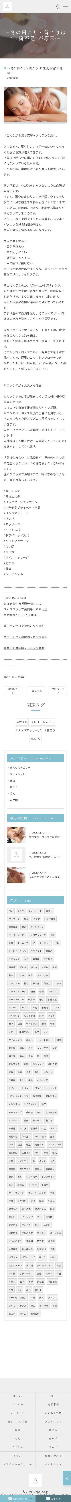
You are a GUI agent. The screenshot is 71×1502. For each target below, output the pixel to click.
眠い (37, 1152)
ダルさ (23, 967)
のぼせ (53, 1257)
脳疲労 (31, 999)
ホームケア (22, 943)
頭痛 (19, 1072)
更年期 (21, 677)
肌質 (41, 1297)
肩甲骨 (12, 1055)
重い (22, 1281)
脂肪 (39, 1273)
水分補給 (52, 1281)
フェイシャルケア (37, 1192)
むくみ (23, 1313)
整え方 (34, 967)
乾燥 (41, 991)
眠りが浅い (40, 1136)
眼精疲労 (35, 1313)
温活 (30, 1055)
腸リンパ (13, 1209)
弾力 (37, 1225)
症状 (26, 1063)
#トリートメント (43, 722)
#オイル (22, 722)
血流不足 (13, 1225)
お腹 (59, 1265)
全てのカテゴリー (20, 767)
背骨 (54, 1047)
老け (11, 1023)
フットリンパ (54, 1144)
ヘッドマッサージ (17, 991)
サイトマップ (53, 1464)
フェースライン (16, 1192)
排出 (11, 1160)
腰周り (38, 1168)
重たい (12, 1217)
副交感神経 (27, 1249)
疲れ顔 (29, 1265)
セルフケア (14, 1063)
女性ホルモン (15, 1265)
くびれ (12, 1281)
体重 (59, 1273)
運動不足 (13, 1233)
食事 (52, 1249)
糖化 (26, 983)
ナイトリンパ (26, 1217)
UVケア (36, 918)
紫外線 (36, 959)
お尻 (52, 1160)
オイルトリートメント (20, 1088)
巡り (37, 1031)
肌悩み (49, 951)
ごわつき (26, 1225)
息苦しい (48, 1072)
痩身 (12, 780)
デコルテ (32, 1184)
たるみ (51, 1015)
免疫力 (47, 983)
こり (30, 1047)
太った (49, 1273)
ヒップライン (48, 1176)
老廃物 (45, 1007)
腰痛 (33, 1305)
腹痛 (41, 1200)
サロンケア (14, 959)
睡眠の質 (52, 1063)
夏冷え (29, 1039)
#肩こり (50, 730)
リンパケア (42, 1047)
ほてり (42, 1257)
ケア (46, 1031)
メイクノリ (53, 991)
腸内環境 (13, 926)
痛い (37, 1072)
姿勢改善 (13, 1136)
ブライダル (36, 951)
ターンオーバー (16, 999)
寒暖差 (12, 1128)
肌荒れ (45, 967)
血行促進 (37, 1096)
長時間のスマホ (44, 1265)
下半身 (12, 1080)
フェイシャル (17, 774)
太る (19, 1176)
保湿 (44, 1128)
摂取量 (40, 1281)
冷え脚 (51, 1241)
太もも (42, 1160)
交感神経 (13, 1249)
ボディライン (26, 1273)
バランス (13, 1257)
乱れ (28, 1289)
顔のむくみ (40, 1209)
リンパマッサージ (37, 934)
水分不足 (52, 999)
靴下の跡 (26, 1209)
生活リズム (24, 1031)
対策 (59, 1039)
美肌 (30, 1080)
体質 (33, 1297)
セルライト (25, 1168)
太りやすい (14, 1104)
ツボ (19, 1289)
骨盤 (28, 1144)
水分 (30, 1281)
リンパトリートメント (46, 1088)
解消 (52, 1209)
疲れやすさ (55, 1233)
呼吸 (11, 1200)
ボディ (12, 1031)
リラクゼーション (17, 1297)
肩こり (7, 677)
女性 (22, 1080)
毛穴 (11, 943)
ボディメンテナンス (18, 1096)
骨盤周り (50, 1168)
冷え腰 (23, 1128)
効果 (44, 1023)
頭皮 (33, 991)
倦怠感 (12, 967)
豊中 (11, 975)
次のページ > (58, 690)
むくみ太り (31, 1176)
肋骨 (52, 1192)
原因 (46, 1152)
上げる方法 (51, 1112)
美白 (30, 975)
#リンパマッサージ (28, 730)
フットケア (22, 1160)
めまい (47, 1225)
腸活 (24, 926)
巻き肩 (12, 1047)
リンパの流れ (15, 1241)
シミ (26, 959)
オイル (53, 1128)
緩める (20, 1184)
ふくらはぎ (14, 1015)
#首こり (35, 738)
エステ (49, 910)
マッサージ (14, 918)
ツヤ (11, 1144)
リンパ (25, 1007)
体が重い (26, 1136)
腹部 (11, 1176)
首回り (45, 1184)
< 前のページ (13, 690)
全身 (52, 1136)
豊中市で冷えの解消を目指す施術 (25, 637)
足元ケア (39, 1144)
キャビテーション (17, 951)
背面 (26, 1120)
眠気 (54, 1152)
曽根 (54, 1305)
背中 (28, 1072)
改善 (52, 1023)
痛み (22, 1055)
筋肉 (11, 1184)
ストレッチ (42, 975)
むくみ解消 (29, 1015)
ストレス (52, 1297)
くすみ (20, 975)
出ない (51, 1200)
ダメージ (13, 1007)
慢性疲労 (13, 1152)
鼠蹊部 (12, 1168)
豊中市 (38, 1289)
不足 (11, 1289)
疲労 (54, 967)
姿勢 (41, 1015)
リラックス (14, 1120)
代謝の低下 (27, 1233)
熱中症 (36, 983)
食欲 (46, 1055)
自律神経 (43, 1305)
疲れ (11, 1072)
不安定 (40, 1241)
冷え (14, 677)
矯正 (44, 1104)
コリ (39, 1217)
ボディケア (42, 1080)
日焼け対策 (49, 918)
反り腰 (49, 1217)
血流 (19, 1023)
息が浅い (21, 1200)
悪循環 (34, 1128)
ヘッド (58, 983)
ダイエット (44, 943)
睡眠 (41, 999)
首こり (12, 1313)
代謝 (57, 943)
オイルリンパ (15, 1039)
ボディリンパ (28, 1257)
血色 (19, 1144)
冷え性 (12, 1273)
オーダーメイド (16, 934)
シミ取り (48, 959)
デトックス (31, 1023)
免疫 (52, 934)
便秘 (33, 1200)
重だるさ (41, 1233)
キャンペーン (37, 926)
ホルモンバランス (17, 1305)
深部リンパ (38, 1063)
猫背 (22, 1047)
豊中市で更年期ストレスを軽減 (24, 648)
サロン (55, 1007)
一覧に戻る (35, 691)
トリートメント (44, 1039)
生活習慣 (41, 1249)
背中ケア (37, 1120)
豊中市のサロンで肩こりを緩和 (24, 625)
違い (39, 1112)
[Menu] (65, 6)
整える (49, 1120)
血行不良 (26, 1152)
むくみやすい (30, 1104)
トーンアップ (15, 1112)
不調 (35, 1007)
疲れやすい (51, 1096)
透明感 (29, 1112)
